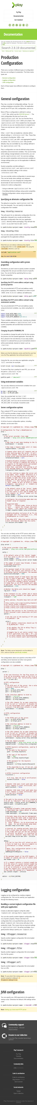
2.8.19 (27, 42)
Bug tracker (18, 1079)
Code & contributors (18, 1077)
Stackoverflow (13, 1029)
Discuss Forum (13, 1028)
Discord (21, 1028)
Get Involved (18, 20)
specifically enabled (21, 652)
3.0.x (3, 44)
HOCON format (24, 114)
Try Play (18, 12)
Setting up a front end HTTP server (15, 1009)
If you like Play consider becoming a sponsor (20, 1038)
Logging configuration (8, 80)
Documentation (19, 16)
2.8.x (4, 43)
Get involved (18, 1082)
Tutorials (18, 1056)
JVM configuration (8, 82)
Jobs (18, 1068)
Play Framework (18, 5)
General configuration (9, 78)
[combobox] (18, 48)
